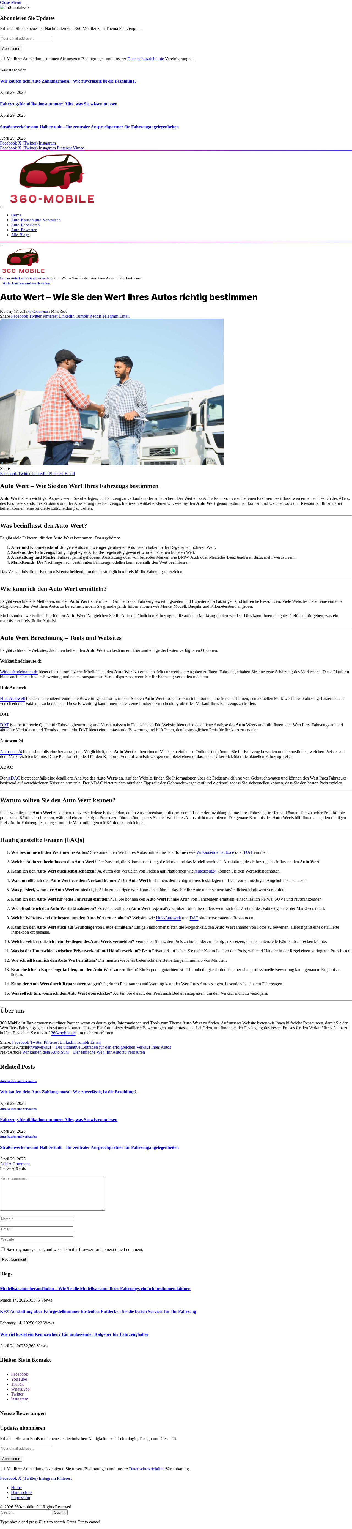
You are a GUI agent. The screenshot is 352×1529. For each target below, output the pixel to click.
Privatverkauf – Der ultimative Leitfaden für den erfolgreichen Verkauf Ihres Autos (99, 1047)
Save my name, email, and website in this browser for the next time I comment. (75, 1249)
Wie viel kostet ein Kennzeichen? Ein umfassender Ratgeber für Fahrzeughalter (74, 1334)
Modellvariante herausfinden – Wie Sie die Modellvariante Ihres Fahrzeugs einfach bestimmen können (95, 1288)
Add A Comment (15, 1164)
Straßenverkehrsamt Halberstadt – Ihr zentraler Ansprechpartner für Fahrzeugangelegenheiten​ (89, 126)
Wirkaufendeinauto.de (19, 671)
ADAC (13, 778)
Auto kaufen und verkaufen (26, 283)
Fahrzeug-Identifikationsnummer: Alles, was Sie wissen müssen (58, 104)
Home (16, 214)
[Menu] (2, 207)
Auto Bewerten (24, 229)
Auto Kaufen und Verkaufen (36, 219)
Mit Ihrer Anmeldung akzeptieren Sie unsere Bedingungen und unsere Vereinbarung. (98, 1469)
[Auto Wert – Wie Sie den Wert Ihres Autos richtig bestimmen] (112, 463)
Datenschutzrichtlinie (145, 58)
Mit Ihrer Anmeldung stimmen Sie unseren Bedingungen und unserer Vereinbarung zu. (100, 58)
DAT (4, 725)
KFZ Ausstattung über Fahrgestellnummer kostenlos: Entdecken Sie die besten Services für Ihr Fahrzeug (98, 1311)
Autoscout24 (11, 751)
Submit (59, 1512)
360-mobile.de (63, 1033)
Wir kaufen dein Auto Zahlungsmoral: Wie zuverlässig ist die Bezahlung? (68, 81)
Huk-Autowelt (12, 698)
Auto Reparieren (25, 224)
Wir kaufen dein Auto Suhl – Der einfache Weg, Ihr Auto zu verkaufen (83, 1052)
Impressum (20, 1497)
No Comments (37, 311)
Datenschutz (21, 1492)
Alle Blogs (20, 234)
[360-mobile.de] (52, 205)
